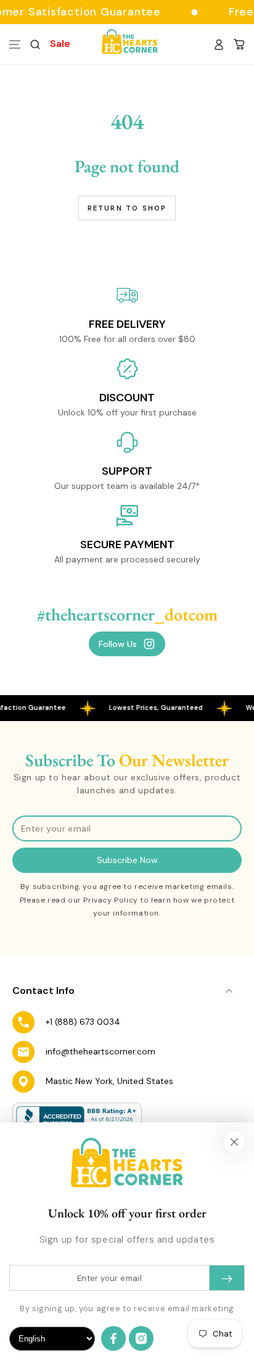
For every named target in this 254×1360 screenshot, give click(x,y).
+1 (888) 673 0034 (83, 1021)
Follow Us (118, 643)
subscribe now (127, 860)
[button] (35, 44)
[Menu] (14, 44)
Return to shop (127, 208)
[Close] (234, 1142)
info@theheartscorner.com (100, 1051)
